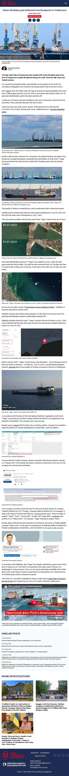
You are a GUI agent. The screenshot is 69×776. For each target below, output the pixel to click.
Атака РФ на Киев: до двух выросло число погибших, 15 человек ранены (24, 651)
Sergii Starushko (14, 68)
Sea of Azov (9, 623)
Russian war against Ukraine (23, 623)
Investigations (34, 16)
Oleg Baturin (11, 729)
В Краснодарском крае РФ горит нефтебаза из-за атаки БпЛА (21, 640)
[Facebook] (30, 20)
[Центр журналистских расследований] (10, 3)
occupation (5, 625)
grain (48, 623)
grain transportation (39, 623)
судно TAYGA (52, 625)
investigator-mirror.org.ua (38, 767)
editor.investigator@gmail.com (40, 763)
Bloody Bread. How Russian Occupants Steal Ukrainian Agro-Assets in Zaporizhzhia (27, 646)
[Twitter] (34, 20)
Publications (35, 753)
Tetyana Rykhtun (10, 697)
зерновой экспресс (57, 623)
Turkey (59, 625)
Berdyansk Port (15, 625)
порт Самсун (25, 625)
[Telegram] (38, 20)
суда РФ (44, 625)
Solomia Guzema (44, 697)
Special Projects (40, 756)
